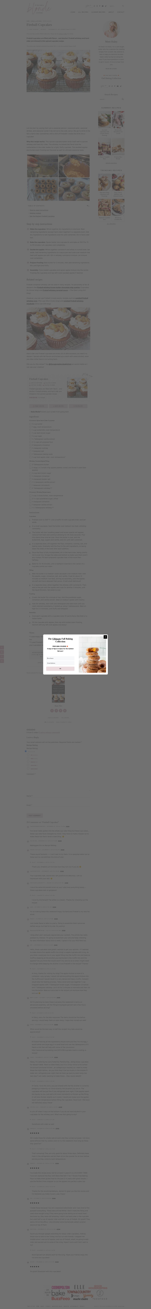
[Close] (105, 637)
